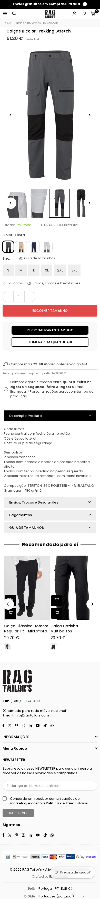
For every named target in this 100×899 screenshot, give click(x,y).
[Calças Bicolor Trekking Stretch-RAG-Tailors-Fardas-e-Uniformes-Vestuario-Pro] (16, 203)
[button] (92, 14)
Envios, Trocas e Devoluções (56, 283)
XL (47, 270)
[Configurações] (74, 14)
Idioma (29, 896)
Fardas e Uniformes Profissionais (36, 23)
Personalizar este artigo (50, 330)
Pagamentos (20, 515)
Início (7, 23)
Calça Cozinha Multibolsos (64, 629)
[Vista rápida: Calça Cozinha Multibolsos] (57, 613)
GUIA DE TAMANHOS (26, 527)
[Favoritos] (83, 14)
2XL (60, 270)
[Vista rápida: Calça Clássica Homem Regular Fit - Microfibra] (10, 613)
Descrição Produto (25, 415)
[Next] (89, 115)
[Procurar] (14, 13)
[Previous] (10, 115)
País (31, 888)
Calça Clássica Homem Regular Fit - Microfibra (26, 629)
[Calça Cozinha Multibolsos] (73, 588)
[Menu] (4, 13)
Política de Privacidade (66, 803)
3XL (74, 270)
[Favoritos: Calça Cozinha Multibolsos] (57, 600)
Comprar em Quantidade (50, 342)
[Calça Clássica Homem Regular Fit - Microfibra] (27, 588)
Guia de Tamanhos (39, 258)
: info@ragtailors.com (31, 715)
